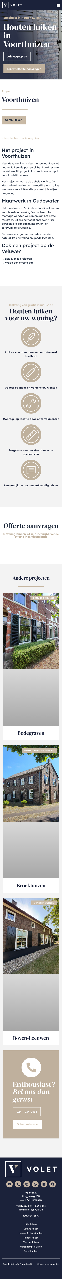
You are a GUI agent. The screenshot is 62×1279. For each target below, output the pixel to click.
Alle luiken (31, 1224)
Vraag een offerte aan (19, 262)
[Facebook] (52, 1184)
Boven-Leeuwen (31, 1038)
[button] (58, 5)
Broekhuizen (31, 885)
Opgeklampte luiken (31, 1246)
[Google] (35, 1184)
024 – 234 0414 (37, 1206)
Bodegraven (31, 733)
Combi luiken (13, 119)
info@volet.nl (35, 1209)
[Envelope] (9, 1184)
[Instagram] (26, 1184)
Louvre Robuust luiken (31, 1233)
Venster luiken (31, 1242)
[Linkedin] (44, 1184)
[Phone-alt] (18, 1184)
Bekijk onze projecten (18, 258)
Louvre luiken (31, 1228)
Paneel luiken (31, 1237)
